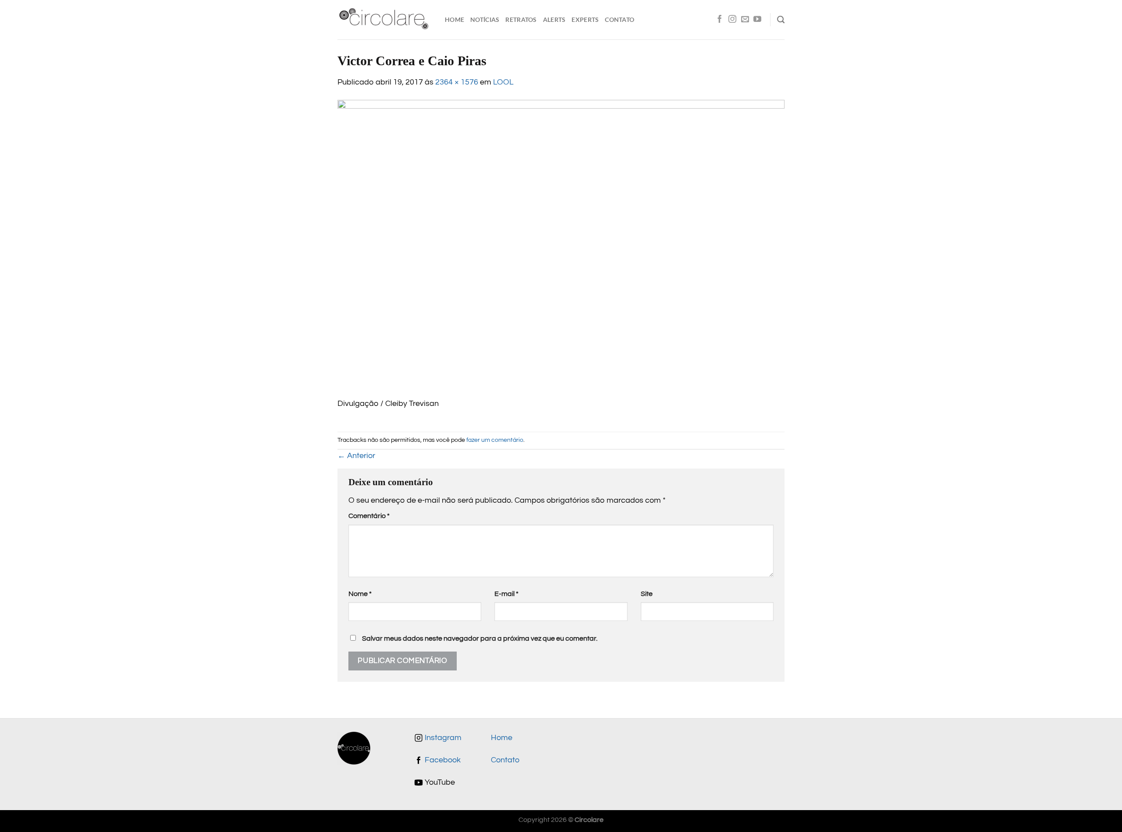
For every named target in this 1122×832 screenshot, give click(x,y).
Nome (360, 593)
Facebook (442, 760)
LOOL (503, 82)
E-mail (506, 593)
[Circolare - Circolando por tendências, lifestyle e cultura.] (384, 20)
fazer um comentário (494, 440)
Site (647, 593)
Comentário (369, 515)
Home (454, 19)
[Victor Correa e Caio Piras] (561, 249)
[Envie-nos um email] (745, 19)
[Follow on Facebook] (720, 19)
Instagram (442, 738)
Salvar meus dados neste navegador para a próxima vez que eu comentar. (479, 638)
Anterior (356, 456)
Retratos (520, 19)
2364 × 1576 (456, 82)
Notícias (484, 19)
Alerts (554, 19)
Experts (585, 19)
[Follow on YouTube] (757, 19)
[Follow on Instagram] (732, 19)
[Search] (781, 19)
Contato (619, 19)
